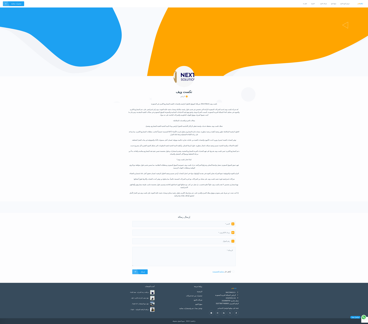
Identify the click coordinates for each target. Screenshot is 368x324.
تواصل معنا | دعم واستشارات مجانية (190, 308)
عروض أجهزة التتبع (345, 3)
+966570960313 (231, 292)
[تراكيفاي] (360, 3)
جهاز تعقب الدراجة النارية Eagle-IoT (140, 298)
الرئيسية (199, 291)
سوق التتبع (333, 3)
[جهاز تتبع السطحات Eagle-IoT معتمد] (152, 304)
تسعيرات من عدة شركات (194, 296)
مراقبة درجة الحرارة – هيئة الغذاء (139, 292)
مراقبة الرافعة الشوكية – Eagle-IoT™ (140, 309)
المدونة (313, 3)
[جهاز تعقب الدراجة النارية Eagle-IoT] (152, 298)
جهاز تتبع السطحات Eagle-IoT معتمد (140, 304)
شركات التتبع (323, 3)
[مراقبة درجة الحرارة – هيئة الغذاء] (152, 292)
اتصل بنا (305, 3)
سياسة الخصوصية (218, 271)
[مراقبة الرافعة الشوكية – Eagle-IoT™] (152, 309)
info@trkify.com (231, 298)
